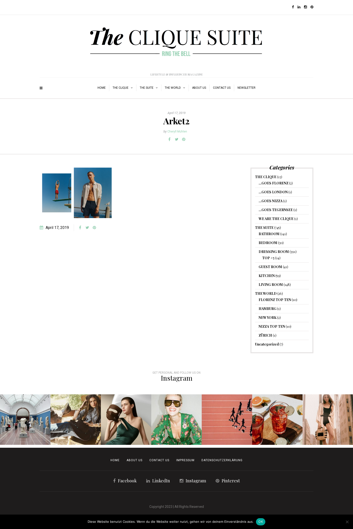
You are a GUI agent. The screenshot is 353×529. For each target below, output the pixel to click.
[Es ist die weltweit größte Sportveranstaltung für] (227, 419)
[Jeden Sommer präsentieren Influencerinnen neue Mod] (176, 419)
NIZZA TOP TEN (272, 326)
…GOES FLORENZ (273, 183)
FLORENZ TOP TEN (275, 299)
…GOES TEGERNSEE (276, 210)
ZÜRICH (265, 335)
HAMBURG (267, 308)
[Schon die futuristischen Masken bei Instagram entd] (126, 419)
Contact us (222, 87)
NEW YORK (267, 317)
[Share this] (169, 139)
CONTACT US (159, 460)
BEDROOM (268, 242)
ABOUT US (199, 87)
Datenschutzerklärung (222, 460)
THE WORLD (173, 87)
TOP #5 (268, 258)
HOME (101, 87)
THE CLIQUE (120, 87)
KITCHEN (267, 275)
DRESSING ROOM (274, 251)
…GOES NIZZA (270, 201)
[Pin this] (183, 139)
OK (260, 521)
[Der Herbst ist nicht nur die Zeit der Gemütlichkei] (25, 419)
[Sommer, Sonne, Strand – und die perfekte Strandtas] (328, 419)
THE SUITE (146, 87)
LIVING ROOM (271, 284)
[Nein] (347, 521)
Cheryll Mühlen (177, 131)
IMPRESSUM (185, 460)
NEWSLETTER (246, 87)
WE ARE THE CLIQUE (276, 218)
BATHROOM (269, 234)
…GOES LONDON (273, 192)
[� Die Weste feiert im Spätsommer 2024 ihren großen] (75, 419)
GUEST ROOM (270, 266)
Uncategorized (267, 344)
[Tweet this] (176, 139)
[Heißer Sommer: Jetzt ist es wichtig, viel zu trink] (277, 419)
